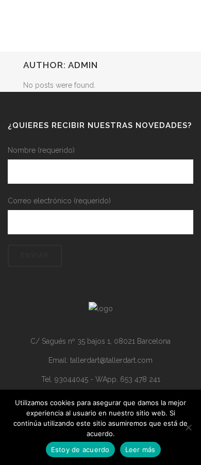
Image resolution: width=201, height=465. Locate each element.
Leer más (140, 449)
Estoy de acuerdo (80, 449)
